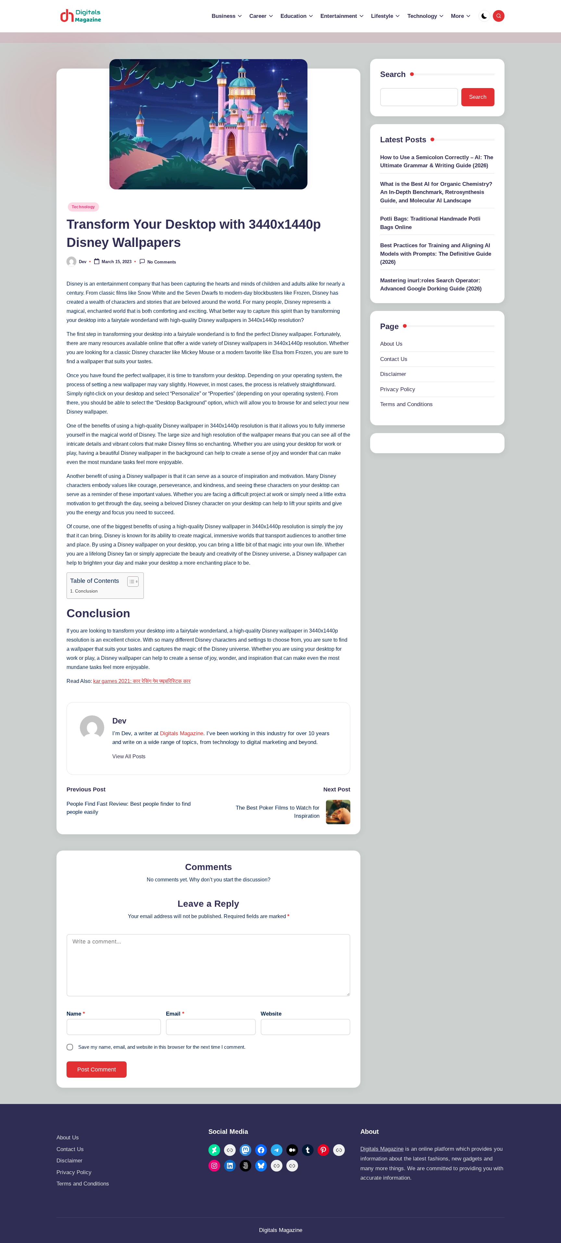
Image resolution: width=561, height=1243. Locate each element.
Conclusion (86, 591)
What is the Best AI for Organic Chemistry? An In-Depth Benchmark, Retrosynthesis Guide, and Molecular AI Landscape (436, 192)
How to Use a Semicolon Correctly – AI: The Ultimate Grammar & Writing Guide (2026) (436, 161)
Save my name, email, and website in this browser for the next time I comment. (161, 1047)
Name (76, 1014)
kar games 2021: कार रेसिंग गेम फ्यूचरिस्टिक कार (142, 681)
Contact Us (393, 359)
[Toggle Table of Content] (129, 581)
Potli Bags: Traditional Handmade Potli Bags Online (430, 223)
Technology (83, 207)
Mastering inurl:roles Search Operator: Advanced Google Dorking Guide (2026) (431, 284)
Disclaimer (393, 374)
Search (393, 74)
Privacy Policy (397, 389)
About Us (391, 344)
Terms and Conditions (406, 404)
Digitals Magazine (181, 733)
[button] (128, 757)
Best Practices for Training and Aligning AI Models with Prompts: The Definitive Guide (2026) (435, 253)
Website (271, 1014)
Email (175, 1014)
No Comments (161, 262)
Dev (119, 720)
